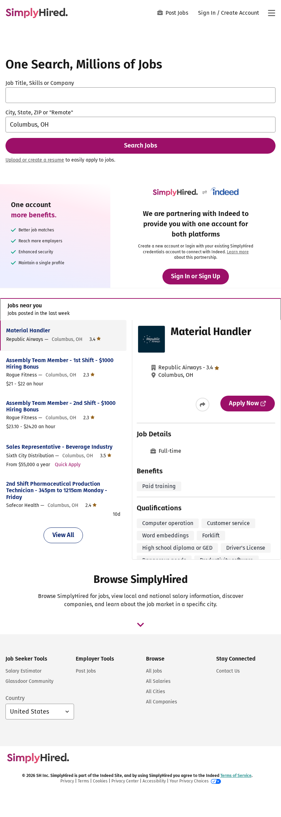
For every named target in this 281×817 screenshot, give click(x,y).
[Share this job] (202, 404)
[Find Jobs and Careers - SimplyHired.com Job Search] (36, 13)
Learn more (238, 252)
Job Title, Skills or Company (39, 83)
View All (63, 535)
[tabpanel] (140, 440)
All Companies (161, 702)
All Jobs (154, 671)
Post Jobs (177, 13)
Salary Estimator (23, 671)
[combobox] (140, 95)
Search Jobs (140, 145)
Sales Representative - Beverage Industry (59, 447)
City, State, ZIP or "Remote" (39, 112)
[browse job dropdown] (140, 624)
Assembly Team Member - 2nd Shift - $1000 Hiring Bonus (60, 406)
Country (15, 698)
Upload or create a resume (34, 160)
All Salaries (158, 681)
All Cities (155, 691)
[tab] (140, 309)
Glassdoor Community (29, 681)
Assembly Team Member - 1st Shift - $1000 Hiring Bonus (59, 363)
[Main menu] (271, 13)
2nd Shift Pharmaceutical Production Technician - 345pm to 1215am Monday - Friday (56, 490)
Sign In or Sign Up (195, 276)
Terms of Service (236, 775)
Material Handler (28, 330)
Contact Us (228, 671)
